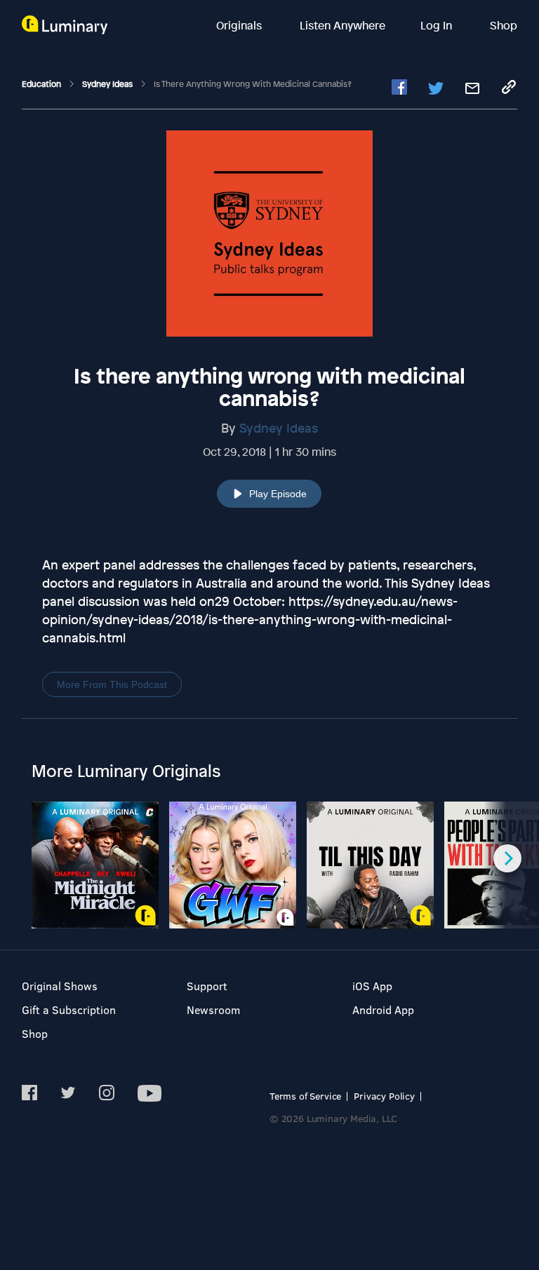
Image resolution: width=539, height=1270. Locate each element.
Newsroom (213, 1009)
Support (207, 985)
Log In (437, 25)
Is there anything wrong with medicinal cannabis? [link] (253, 84)
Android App (383, 1009)
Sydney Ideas (278, 427)
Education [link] (42, 84)
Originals (240, 25)
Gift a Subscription (69, 1009)
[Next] (507, 858)
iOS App (372, 985)
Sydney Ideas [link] (108, 84)
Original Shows (60, 985)
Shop (503, 25)
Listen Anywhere (342, 25)
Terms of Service (305, 1095)
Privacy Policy (384, 1095)
